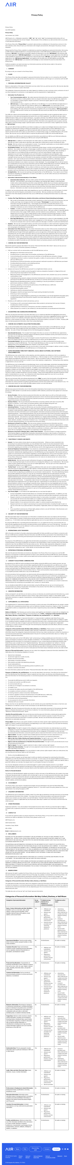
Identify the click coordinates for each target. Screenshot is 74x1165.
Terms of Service (28, 1156)
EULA (65, 1156)
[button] (67, 4)
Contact (56, 1149)
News (17, 1149)
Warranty (59, 1156)
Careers (47, 1149)
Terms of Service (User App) (38, 1156)
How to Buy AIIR (35, 1149)
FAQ (25, 1149)
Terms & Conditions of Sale (50, 1156)
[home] (10, 4)
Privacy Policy (21, 1156)
